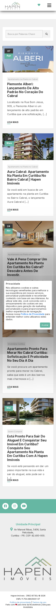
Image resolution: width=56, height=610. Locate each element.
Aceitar (45, 325)
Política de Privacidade (32, 314)
